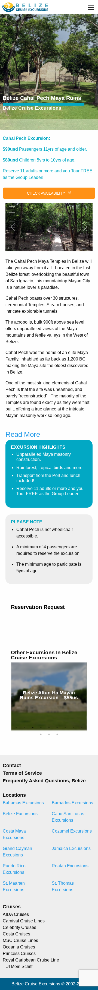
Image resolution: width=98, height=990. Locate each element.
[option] (49, 696)
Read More (22, 434)
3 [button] (32, 727)
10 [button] (41, 734)
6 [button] (57, 727)
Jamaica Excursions (71, 848)
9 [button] (81, 727)
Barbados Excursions (72, 803)
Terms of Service (22, 773)
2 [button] (24, 727)
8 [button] (73, 727)
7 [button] (65, 727)
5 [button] (49, 727)
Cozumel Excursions (72, 831)
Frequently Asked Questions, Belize (44, 780)
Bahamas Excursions (23, 803)
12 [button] (57, 734)
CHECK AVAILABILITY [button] (46, 193)
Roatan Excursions (70, 866)
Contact (12, 765)
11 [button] (49, 734)
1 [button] (16, 727)
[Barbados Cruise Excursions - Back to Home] (25, 7)
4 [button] (41, 727)
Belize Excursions (20, 813)
